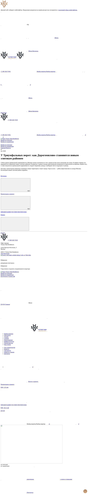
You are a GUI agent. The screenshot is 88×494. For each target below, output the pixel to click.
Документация (5, 253)
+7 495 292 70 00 (13, 240)
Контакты (7, 353)
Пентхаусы (7, 335)
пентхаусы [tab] (11, 263)
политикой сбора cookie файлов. (67, 10)
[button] (15, 24)
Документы (7, 350)
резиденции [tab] (4, 263)
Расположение (8, 340)
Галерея (6, 338)
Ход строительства (9, 347)
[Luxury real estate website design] (10, 255)
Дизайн (6, 337)
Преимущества (8, 343)
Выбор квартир (8, 334)
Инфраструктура (9, 341)
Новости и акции (9, 352)
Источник (4, 176)
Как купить (7, 344)
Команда (6, 349)
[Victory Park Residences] (9, 58)
